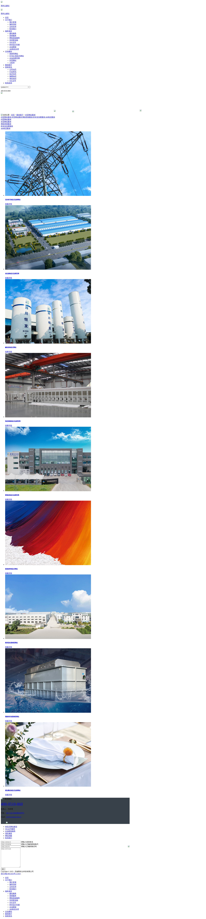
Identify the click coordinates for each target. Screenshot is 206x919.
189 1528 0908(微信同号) (15, 813)
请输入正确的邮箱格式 (29, 844)
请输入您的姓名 (27, 842)
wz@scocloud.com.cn (13, 817)
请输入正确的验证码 (29, 846)
